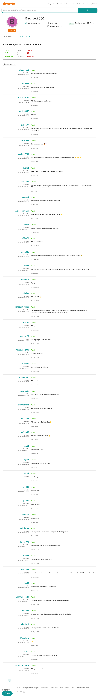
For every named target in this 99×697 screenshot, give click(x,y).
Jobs (72, 687)
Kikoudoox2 (23, 70)
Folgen (12, 30)
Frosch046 (24, 252)
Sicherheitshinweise (82, 687)
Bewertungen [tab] (25, 36)
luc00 (26, 583)
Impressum (44, 687)
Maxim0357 (24, 111)
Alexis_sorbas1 (22, 211)
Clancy (26, 224)
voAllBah (25, 181)
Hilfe (61, 687)
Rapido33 (25, 140)
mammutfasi (23, 405)
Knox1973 (24, 542)
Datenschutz (54, 687)
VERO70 (25, 238)
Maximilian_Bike (22, 665)
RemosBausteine (21, 307)
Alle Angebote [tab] (9, 36)
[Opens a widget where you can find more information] (7, 693)
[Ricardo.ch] (8, 3)
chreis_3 (25, 624)
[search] (87, 10)
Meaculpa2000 (22, 350)
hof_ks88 (25, 418)
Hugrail (26, 168)
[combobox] (40, 10)
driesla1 (25, 363)
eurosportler (23, 97)
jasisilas (25, 293)
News (67, 687)
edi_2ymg (24, 528)
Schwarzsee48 (22, 597)
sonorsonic (24, 377)
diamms (25, 84)
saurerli (25, 197)
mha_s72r (24, 391)
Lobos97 (25, 125)
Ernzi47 (25, 610)
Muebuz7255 (23, 154)
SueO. (26, 652)
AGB (18, 687)
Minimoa (25, 569)
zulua (26, 266)
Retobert (25, 279)
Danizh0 (25, 322)
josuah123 (24, 336)
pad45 (26, 487)
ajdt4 (26, 446)
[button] (54, 3)
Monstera (24, 638)
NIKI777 (25, 514)
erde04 (26, 556)
